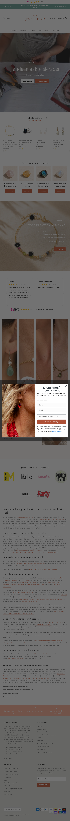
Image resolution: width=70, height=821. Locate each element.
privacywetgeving (56, 431)
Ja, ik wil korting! (51, 422)
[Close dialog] (66, 385)
